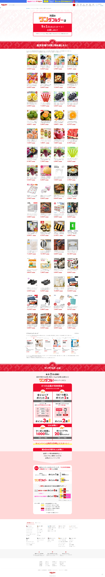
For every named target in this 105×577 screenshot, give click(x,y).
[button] (81, 5)
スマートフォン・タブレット (30, 543)
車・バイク (49, 541)
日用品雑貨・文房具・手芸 (52, 527)
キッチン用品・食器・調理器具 (63, 541)
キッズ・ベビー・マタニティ (73, 527)
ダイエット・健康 (50, 529)
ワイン (38, 534)
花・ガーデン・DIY (61, 544)
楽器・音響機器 (71, 544)
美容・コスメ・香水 (61, 527)
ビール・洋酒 (39, 532)
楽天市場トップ (29, 8)
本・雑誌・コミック (72, 546)
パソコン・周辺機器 (29, 544)
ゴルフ (38, 541)
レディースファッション (29, 527)
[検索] (74, 5)
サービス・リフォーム (62, 546)
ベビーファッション (29, 532)
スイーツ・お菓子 (39, 529)
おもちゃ (70, 529)
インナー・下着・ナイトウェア (30, 534)
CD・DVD (70, 541)
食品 (37, 527)
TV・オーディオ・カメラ (30, 541)
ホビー (70, 543)
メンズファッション (29, 529)
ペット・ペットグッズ (62, 543)
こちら (70, 500)
